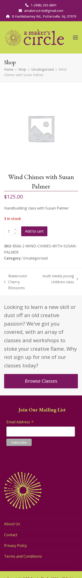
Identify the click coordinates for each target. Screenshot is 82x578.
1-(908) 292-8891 (44, 5)
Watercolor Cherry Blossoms (15, 282)
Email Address (20, 422)
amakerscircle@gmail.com (43, 10)
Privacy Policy (15, 545)
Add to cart (34, 231)
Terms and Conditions (23, 556)
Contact (10, 534)
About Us (12, 523)
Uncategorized (35, 258)
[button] (75, 37)
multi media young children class (57, 279)
